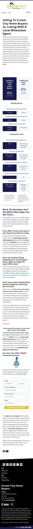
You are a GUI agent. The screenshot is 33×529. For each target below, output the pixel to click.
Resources (4, 473)
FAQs (2, 468)
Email (6, 400)
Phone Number (9, 394)
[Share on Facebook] (4, 451)
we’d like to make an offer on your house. (16, 273)
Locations (4, 478)
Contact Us (4, 13)
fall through (23, 169)
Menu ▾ (28, 12)
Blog (2, 475)
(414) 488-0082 (14, 335)
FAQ (9, 13)
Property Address (10, 387)
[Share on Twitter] (7, 451)
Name (6, 381)
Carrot (26, 522)
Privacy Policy (5, 480)
